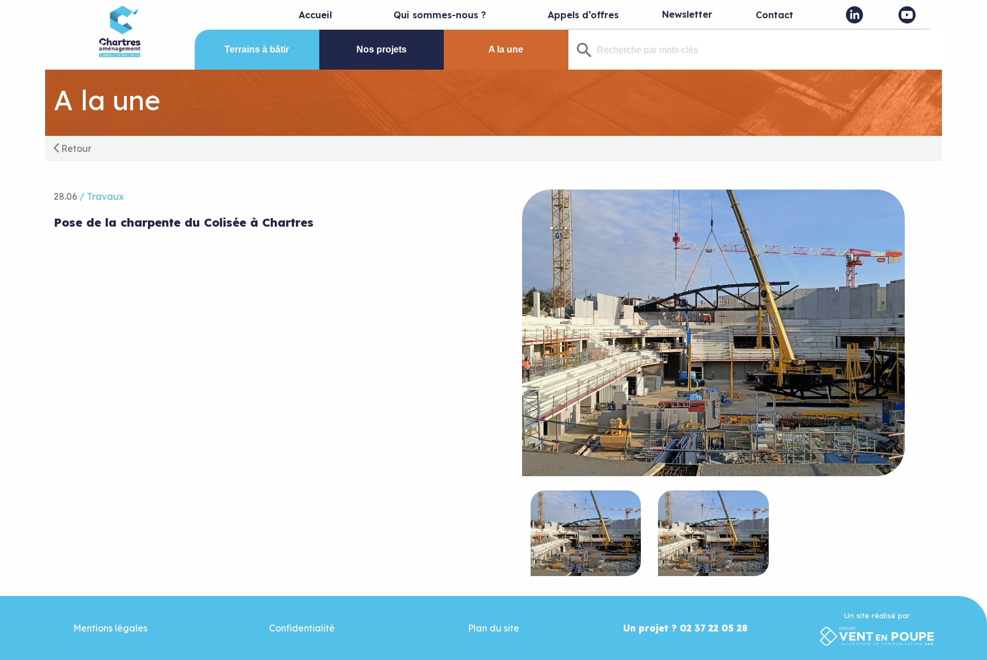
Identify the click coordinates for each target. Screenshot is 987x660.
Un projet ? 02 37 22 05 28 (685, 628)
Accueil (315, 14)
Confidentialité (302, 628)
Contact (774, 14)
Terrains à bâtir (256, 49)
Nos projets (381, 49)
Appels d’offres (583, 14)
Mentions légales (110, 628)
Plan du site (493, 628)
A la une (505, 49)
